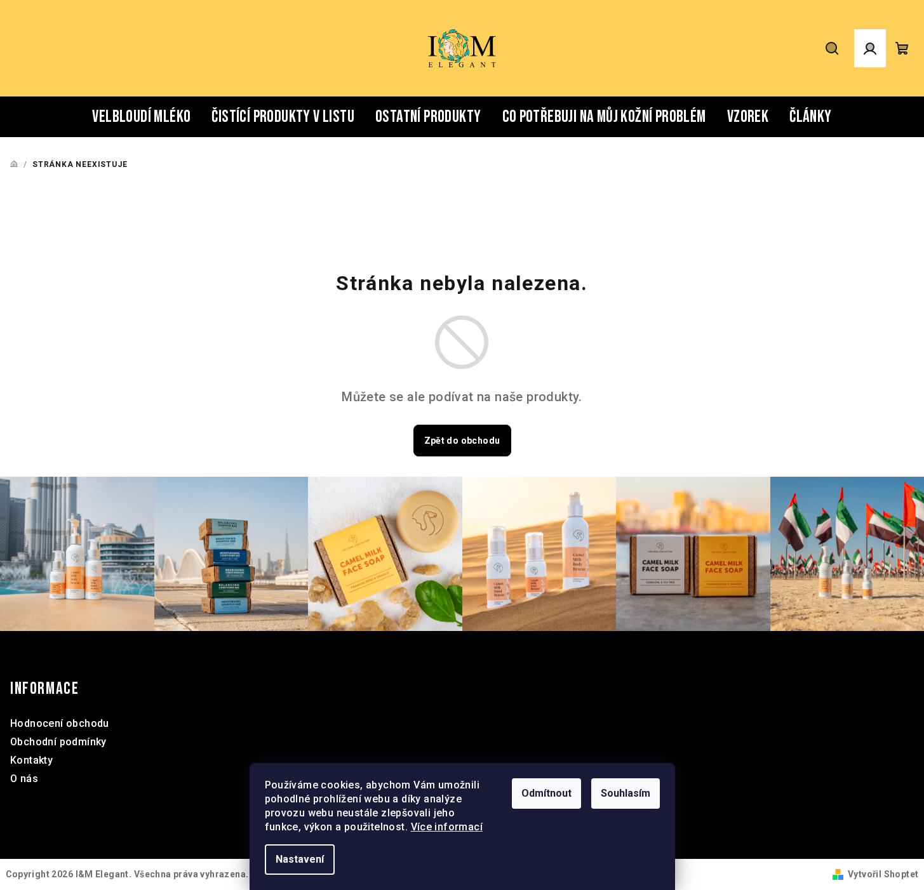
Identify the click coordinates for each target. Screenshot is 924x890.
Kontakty (31, 760)
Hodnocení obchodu (59, 723)
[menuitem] (141, 116)
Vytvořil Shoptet (883, 874)
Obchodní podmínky (58, 742)
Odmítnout (546, 793)
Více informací (447, 827)
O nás (24, 779)
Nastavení (300, 859)
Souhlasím (625, 793)
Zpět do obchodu (462, 440)
